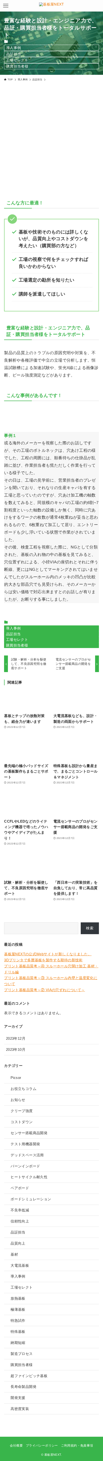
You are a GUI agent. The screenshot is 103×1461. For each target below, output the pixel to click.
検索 (89, 928)
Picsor (16, 1078)
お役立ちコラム (23, 1089)
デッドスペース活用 (27, 1155)
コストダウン (22, 1122)
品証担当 (13, 54)
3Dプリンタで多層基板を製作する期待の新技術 (43, 960)
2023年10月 (15, 1049)
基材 (14, 1254)
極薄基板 (18, 1309)
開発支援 (18, 1398)
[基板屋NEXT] (51, 6)
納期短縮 (18, 1343)
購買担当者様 (17, 66)
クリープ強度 (22, 1111)
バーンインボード (25, 1166)
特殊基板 (18, 1331)
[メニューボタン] (5, 6)
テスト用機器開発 (25, 1144)
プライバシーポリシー (42, 1445)
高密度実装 (20, 1409)
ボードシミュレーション (31, 1199)
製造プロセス (22, 1354)
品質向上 (18, 1243)
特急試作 (18, 1320)
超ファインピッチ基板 (29, 1376)
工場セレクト (17, 60)
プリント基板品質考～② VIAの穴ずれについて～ (44, 990)
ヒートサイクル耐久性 (29, 1177)
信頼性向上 (20, 1221)
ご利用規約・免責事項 (77, 1445)
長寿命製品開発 (23, 1387)
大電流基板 (20, 1265)
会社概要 (16, 1445)
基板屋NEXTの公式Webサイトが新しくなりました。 (48, 954)
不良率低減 (20, 1210)
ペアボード (20, 1188)
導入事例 (13, 48)
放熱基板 (18, 1298)
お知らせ (18, 1100)
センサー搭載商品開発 (29, 1133)
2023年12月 (15, 1038)
